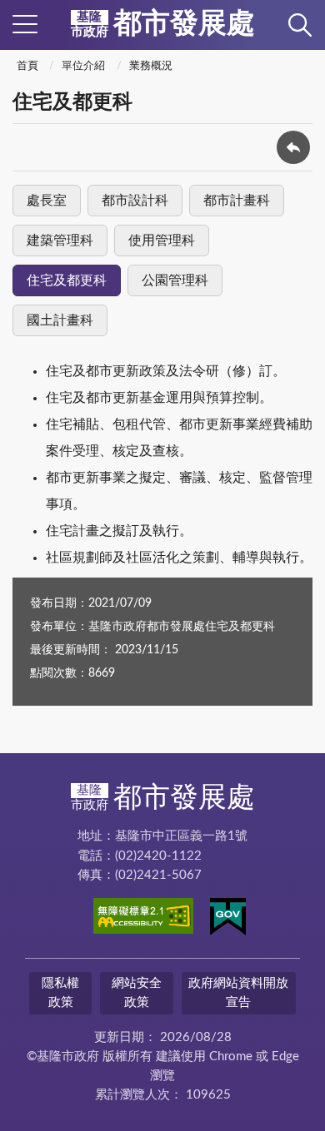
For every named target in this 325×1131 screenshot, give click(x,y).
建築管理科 (60, 240)
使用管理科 (161, 240)
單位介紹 (83, 66)
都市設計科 (135, 200)
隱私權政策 (60, 993)
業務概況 (150, 66)
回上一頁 (293, 147)
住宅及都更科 (67, 280)
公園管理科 (175, 280)
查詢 (300, 25)
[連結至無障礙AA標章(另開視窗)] (143, 919)
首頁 (27, 66)
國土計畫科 (60, 320)
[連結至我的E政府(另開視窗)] (228, 919)
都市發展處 (163, 24)
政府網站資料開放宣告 (238, 993)
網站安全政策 (137, 993)
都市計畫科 (236, 200)
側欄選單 (25, 25)
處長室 (47, 200)
